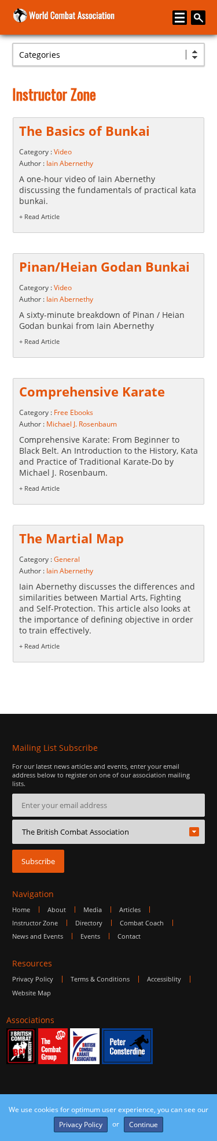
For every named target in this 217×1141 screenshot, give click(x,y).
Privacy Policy (32, 979)
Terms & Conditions (100, 979)
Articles (130, 909)
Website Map (31, 993)
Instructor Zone (35, 923)
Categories (39, 54)
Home (21, 909)
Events (90, 936)
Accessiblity (164, 979)
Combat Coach (142, 923)
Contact (129, 936)
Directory (88, 923)
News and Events (37, 936)
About (56, 909)
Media (92, 909)
